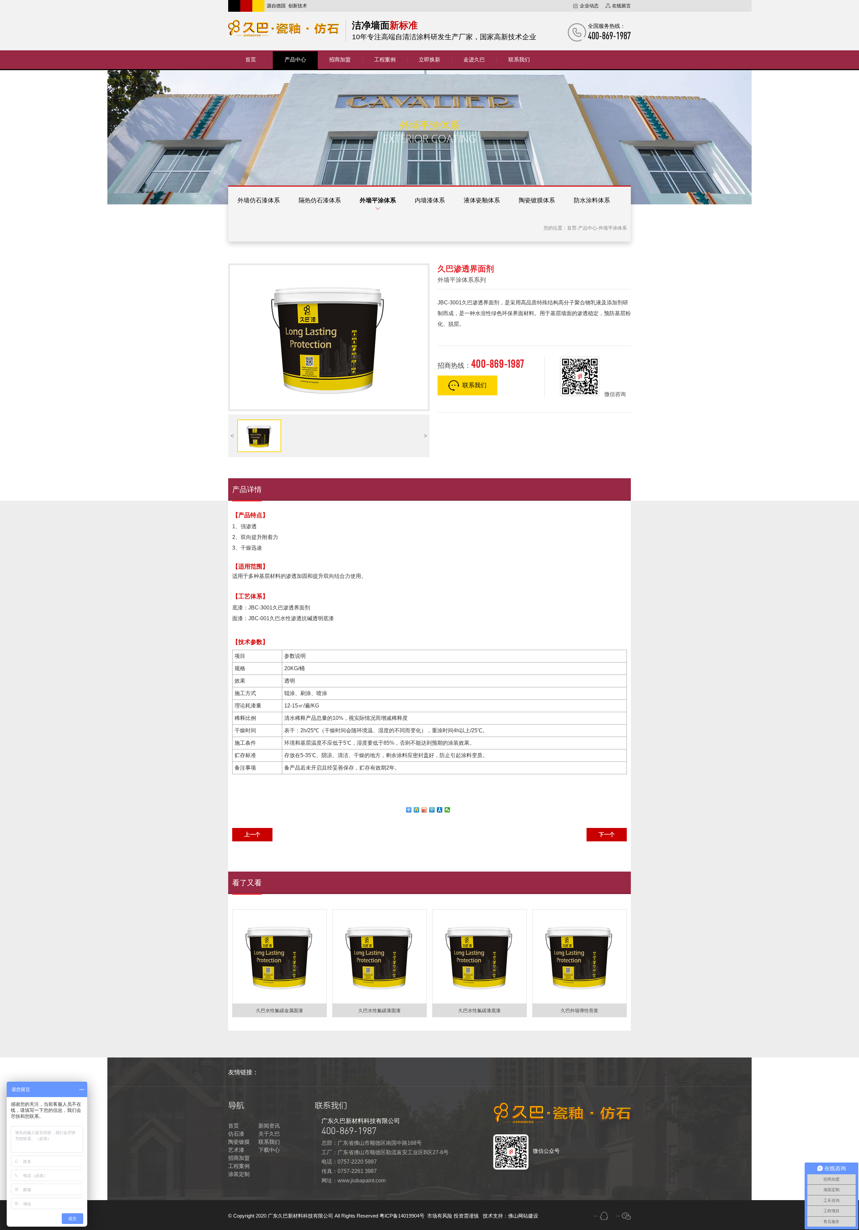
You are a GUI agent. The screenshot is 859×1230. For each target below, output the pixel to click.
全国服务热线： (609, 32)
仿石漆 (236, 1134)
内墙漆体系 (430, 200)
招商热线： (481, 364)
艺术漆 (236, 1150)
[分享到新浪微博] (424, 810)
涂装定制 (239, 1174)
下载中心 (269, 1150)
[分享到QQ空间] (416, 810)
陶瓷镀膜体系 (537, 200)
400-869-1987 (348, 1130)
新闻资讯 (269, 1126)
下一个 (607, 834)
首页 (571, 228)
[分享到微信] (447, 810)
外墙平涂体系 (378, 200)
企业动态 (589, 5)
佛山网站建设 (523, 1216)
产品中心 (587, 228)
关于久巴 (269, 1134)
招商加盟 (239, 1158)
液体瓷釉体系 (482, 200)
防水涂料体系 (592, 200)
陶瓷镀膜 (239, 1142)
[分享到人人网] (440, 810)
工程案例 (239, 1166)
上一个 (252, 834)
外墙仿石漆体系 (259, 200)
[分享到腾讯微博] (432, 810)
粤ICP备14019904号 (403, 1216)
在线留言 (621, 5)
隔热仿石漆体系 (320, 200)
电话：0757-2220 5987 (349, 1162)
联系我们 (474, 385)
